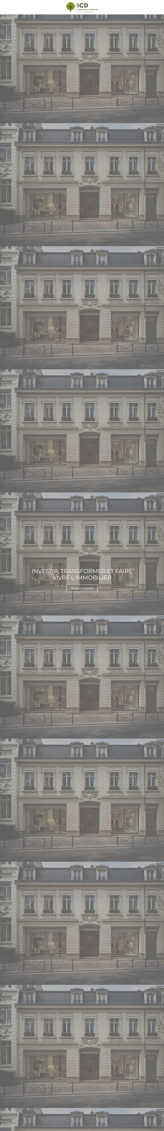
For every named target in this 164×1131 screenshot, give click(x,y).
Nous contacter (82, 588)
